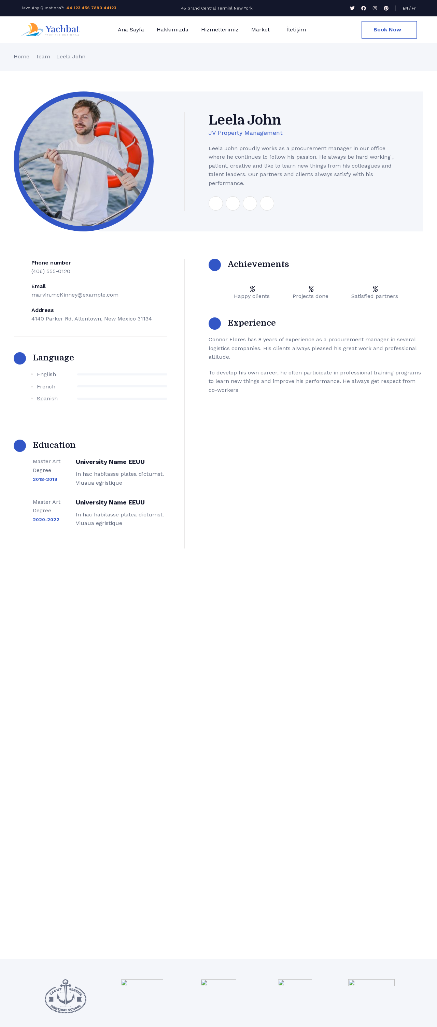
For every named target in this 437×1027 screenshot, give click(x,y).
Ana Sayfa (131, 29)
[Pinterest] (386, 8)
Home (21, 56)
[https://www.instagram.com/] (250, 203)
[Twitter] (352, 8)
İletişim (296, 29)
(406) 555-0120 (50, 271)
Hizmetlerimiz (220, 29)
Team (43, 56)
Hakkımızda (172, 29)
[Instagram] (375, 8)
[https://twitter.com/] (233, 203)
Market (260, 29)
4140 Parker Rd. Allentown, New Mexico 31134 (91, 318)
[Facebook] (363, 8)
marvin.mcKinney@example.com (74, 294)
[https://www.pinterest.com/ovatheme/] (267, 203)
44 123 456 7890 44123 (91, 7)
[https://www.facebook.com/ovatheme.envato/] (216, 203)
